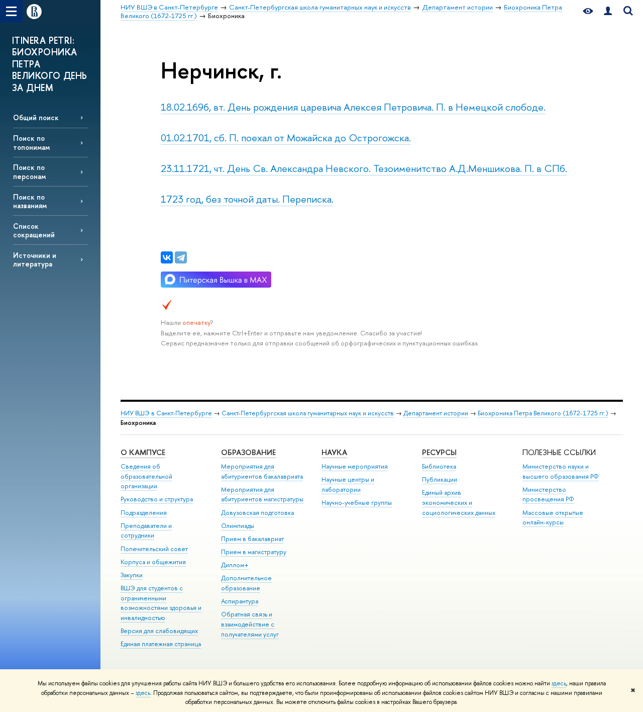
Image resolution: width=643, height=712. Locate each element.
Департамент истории (435, 413)
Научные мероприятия (355, 466)
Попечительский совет (154, 549)
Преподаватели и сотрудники (146, 530)
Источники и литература (34, 259)
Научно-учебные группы (357, 502)
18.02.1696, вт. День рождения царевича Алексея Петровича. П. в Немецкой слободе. (353, 107)
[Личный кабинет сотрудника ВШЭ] (607, 11)
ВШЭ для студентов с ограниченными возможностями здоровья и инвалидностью (161, 603)
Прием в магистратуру (253, 552)
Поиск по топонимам (31, 142)
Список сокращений (34, 230)
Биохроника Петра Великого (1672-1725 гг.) (543, 413)
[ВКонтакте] (167, 257)
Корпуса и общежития (153, 562)
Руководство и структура (157, 499)
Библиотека (439, 466)
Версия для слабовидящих (159, 631)
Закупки (132, 575)
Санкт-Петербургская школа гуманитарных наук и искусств (308, 413)
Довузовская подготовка (257, 512)
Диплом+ (235, 565)
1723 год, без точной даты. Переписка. (247, 199)
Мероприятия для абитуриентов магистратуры (262, 494)
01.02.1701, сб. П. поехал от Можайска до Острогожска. (286, 137)
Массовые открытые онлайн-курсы (552, 517)
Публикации (439, 479)
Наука (334, 452)
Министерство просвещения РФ (548, 494)
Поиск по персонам (29, 171)
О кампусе (143, 452)
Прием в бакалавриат (252, 539)
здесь (559, 683)
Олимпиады (237, 525)
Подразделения (144, 512)
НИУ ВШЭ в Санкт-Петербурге (166, 413)
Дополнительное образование (246, 583)
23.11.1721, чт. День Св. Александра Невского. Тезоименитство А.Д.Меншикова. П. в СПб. (364, 168)
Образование (248, 452)
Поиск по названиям (30, 201)
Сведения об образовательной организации (146, 476)
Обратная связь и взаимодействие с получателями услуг (250, 624)
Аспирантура (239, 601)
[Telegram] (181, 257)
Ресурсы (439, 452)
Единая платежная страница (161, 644)
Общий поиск (36, 117)
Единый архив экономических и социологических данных (458, 502)
